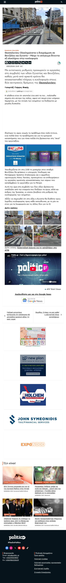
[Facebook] (6, 62)
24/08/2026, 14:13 (39, 525)
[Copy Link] (26, 62)
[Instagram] (13, 62)
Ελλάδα (6, 482)
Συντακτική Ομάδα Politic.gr (20, 491)
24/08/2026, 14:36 (8, 525)
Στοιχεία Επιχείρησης (42, 572)
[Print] (23, 62)
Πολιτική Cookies (41, 559)
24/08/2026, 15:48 (8, 491)
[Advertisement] (33, 118)
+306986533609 (12, 560)
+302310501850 (12, 558)
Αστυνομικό (38, 514)
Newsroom (47, 495)
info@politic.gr (13, 555)
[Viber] (19, 62)
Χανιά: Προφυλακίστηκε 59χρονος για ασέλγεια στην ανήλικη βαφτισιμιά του (48, 521)
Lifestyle (6, 514)
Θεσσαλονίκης (47, 83)
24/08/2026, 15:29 (39, 495)
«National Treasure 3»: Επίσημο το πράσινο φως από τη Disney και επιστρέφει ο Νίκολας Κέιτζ (17, 521)
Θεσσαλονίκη (8, 50)
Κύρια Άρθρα (15, 50)
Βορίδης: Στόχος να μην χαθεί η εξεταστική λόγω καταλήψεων (47, 315)
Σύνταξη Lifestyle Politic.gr (20, 525)
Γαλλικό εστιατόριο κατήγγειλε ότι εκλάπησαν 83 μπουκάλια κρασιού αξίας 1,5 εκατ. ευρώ (18, 316)
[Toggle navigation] (5, 2)
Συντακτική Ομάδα (41, 569)
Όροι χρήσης (39, 555)
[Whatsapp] (16, 62)
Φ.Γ (21, 66)
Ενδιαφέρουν (13, 482)
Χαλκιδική (52, 482)
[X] (9, 62)
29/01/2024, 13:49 (12, 66)
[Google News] (29, 62)
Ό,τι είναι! (20, 482)
